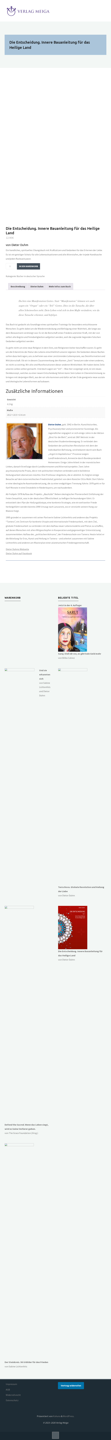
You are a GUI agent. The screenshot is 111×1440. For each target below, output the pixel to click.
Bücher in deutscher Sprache (31, 276)
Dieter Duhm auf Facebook (19, 553)
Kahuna (57, 1416)
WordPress (68, 1416)
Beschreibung (18, 286)
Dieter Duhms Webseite (17, 549)
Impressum (11, 1384)
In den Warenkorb (28, 266)
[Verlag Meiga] (28, 10)
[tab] (18, 286)
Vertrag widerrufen (71, 1385)
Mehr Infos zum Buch (60, 286)
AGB (8, 1389)
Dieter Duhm (37, 286)
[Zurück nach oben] (55, 1435)
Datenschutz (12, 1400)
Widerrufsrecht (13, 1394)
